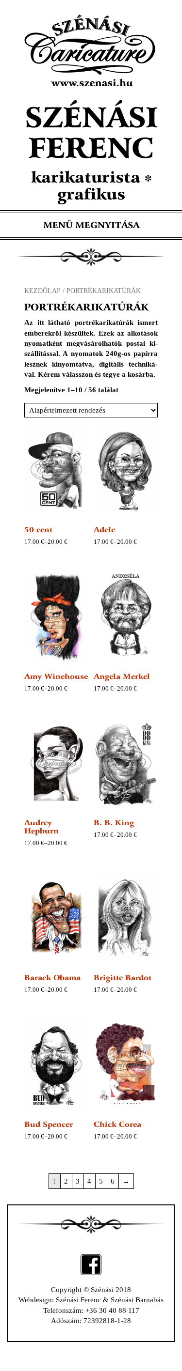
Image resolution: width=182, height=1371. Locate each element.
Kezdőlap (42, 290)
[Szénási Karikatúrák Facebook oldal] (91, 1263)
